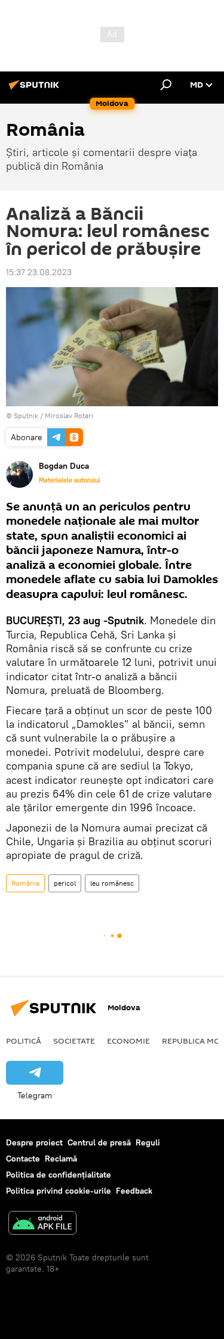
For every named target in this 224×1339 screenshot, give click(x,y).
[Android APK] (42, 1224)
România (25, 883)
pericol (65, 883)
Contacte (23, 1158)
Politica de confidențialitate (58, 1174)
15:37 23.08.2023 (39, 272)
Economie (128, 1040)
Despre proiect (34, 1142)
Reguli (148, 1142)
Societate (74, 1040)
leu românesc (112, 883)
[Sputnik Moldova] (36, 89)
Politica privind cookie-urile (58, 1190)
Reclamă (61, 1158)
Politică (23, 1040)
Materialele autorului (69, 480)
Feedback (134, 1190)
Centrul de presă (99, 1142)
